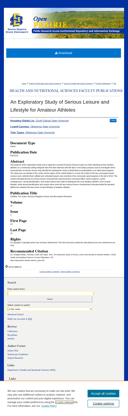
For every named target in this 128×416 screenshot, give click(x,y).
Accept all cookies (103, 393)
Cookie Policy (49, 406)
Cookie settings (64, 402)
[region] (64, 398)
